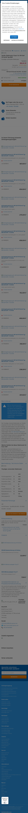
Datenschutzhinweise (17, 40)
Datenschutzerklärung (8, 27)
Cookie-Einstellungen (19, 30)
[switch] (5, 803)
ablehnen (21, 28)
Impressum (6, 40)
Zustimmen (14, 37)
